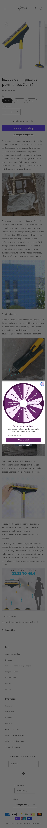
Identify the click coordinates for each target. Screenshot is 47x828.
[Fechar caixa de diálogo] (42, 384)
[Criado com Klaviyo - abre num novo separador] (23, 445)
